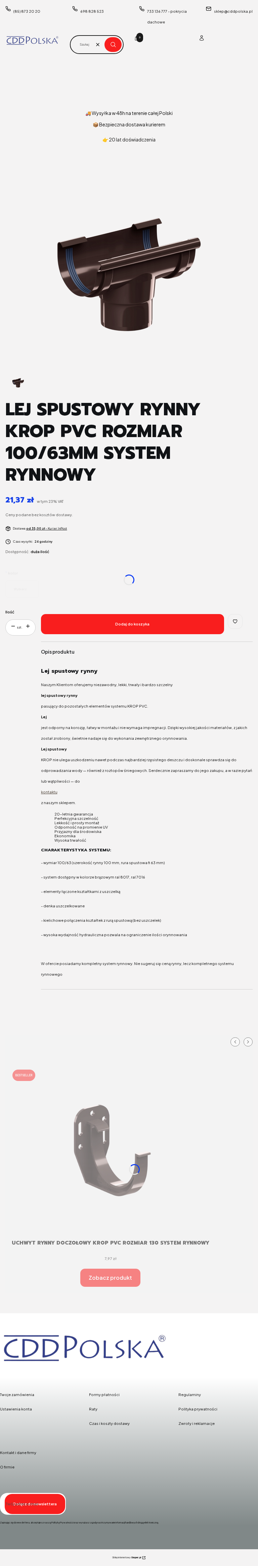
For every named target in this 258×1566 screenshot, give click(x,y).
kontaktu (49, 792)
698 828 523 (92, 11)
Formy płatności (104, 1394)
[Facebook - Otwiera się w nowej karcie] (6, 1373)
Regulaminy (189, 1394)
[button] (113, 44)
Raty (93, 1409)
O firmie (7, 1467)
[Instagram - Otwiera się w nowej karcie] (24, 1373)
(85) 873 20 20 (26, 11)
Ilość (9, 612)
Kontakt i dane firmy (18, 1452)
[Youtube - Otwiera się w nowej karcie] (41, 1373)
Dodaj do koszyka (132, 624)
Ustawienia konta (16, 1409)
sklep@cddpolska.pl (233, 11)
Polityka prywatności (197, 1409)
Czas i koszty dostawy (109, 1423)
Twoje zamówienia (17, 1394)
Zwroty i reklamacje (196, 1423)
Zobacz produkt (110, 1277)
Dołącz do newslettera (35, 1504)
